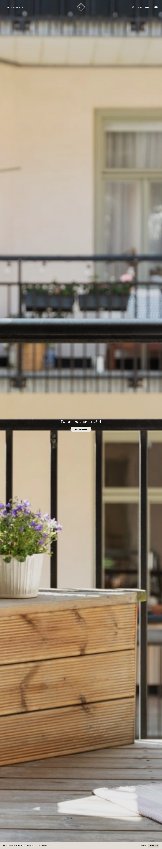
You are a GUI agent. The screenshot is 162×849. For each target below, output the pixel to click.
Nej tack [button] (143, 845)
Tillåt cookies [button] (153, 845)
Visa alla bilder (81, 429)
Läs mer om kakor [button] (41, 845)
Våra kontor (144, 7)
